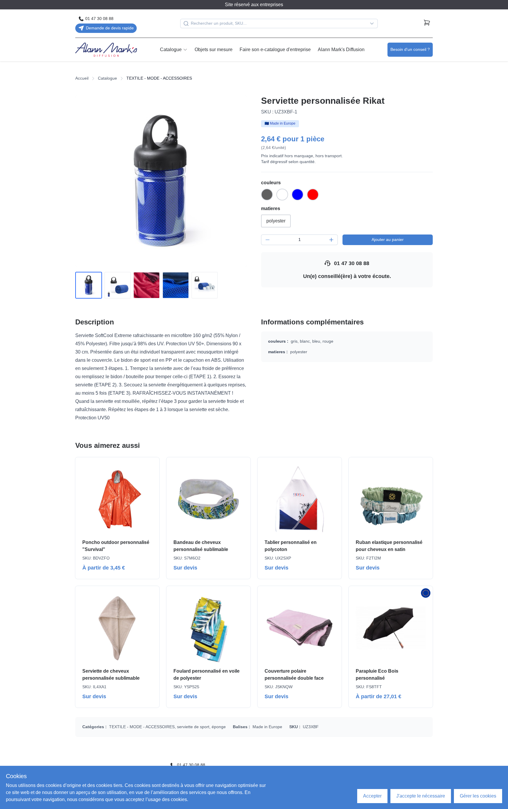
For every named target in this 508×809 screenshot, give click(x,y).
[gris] (267, 194)
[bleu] (297, 194)
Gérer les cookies (478, 795)
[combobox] (279, 23)
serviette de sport (193, 726)
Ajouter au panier (388, 239)
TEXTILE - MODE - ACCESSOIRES (142, 726)
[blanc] (282, 194)
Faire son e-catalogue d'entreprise (275, 49)
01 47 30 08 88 (351, 263)
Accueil (81, 78)
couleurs (271, 182)
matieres (270, 208)
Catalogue (171, 49)
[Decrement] (267, 240)
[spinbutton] (299, 240)
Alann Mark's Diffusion (341, 49)
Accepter (372, 795)
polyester (275, 220)
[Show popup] (373, 23)
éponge (219, 726)
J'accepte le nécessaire (420, 795)
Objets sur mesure (214, 49)
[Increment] (331, 240)
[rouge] (313, 194)
